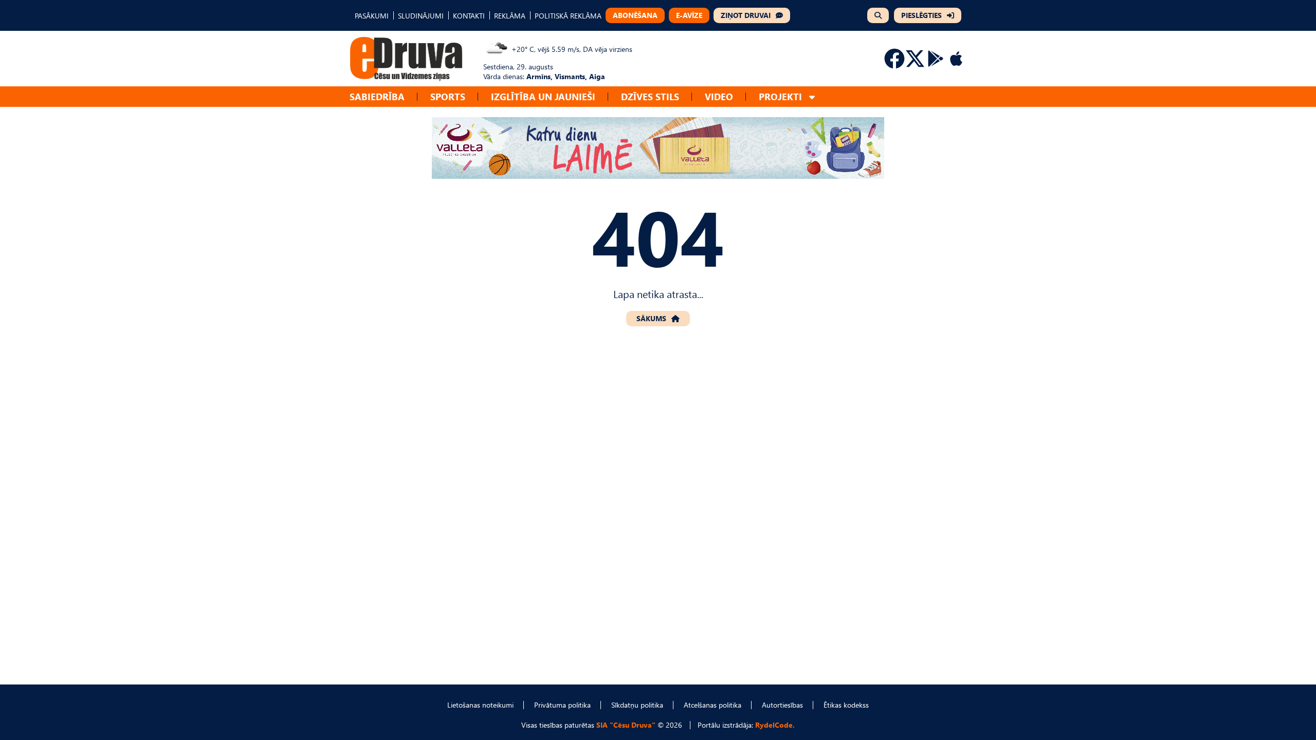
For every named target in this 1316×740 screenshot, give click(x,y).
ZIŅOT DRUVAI (746, 15)
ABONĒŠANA (635, 15)
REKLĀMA (509, 16)
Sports (447, 96)
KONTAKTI (469, 16)
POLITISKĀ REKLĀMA (568, 16)
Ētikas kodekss (846, 705)
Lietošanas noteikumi (480, 705)
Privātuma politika (562, 705)
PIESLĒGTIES (921, 15)
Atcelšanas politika (712, 705)
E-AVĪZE (689, 15)
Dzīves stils (650, 96)
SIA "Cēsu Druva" (625, 725)
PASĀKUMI (372, 16)
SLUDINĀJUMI (421, 16)
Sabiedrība (377, 96)
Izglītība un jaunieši (543, 96)
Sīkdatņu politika (637, 705)
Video (719, 96)
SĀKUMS (651, 318)
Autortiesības (782, 705)
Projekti (780, 96)
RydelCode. (775, 725)
